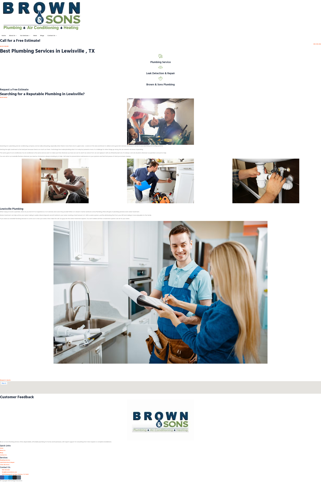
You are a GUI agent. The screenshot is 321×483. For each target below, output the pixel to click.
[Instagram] (15, 477)
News (35, 36)
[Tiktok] (19, 477)
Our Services (24, 36)
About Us (12, 36)
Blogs (42, 36)
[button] (1, 183)
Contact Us (51, 36)
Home (4, 36)
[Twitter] (6, 477)
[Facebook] (2, 477)
